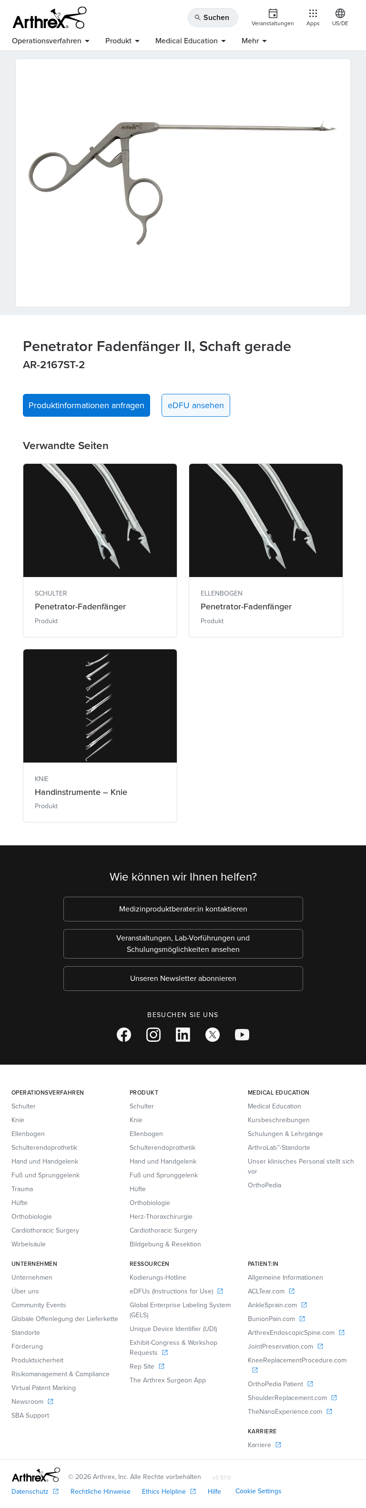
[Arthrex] (49, 18)
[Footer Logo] (36, 1475)
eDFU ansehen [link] (196, 405)
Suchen (211, 17)
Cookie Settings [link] (258, 1491)
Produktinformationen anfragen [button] (86, 405)
